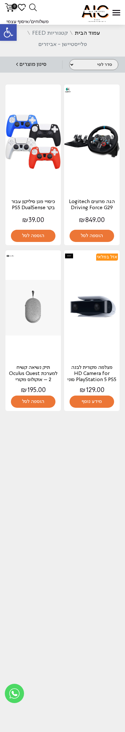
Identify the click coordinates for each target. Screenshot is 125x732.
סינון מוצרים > (31, 64)
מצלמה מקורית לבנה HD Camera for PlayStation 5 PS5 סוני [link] (91, 373)
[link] (8, 32)
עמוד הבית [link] (87, 33)
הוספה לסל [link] (92, 235)
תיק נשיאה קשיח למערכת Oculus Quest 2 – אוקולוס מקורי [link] (33, 373)
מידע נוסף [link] (92, 401)
